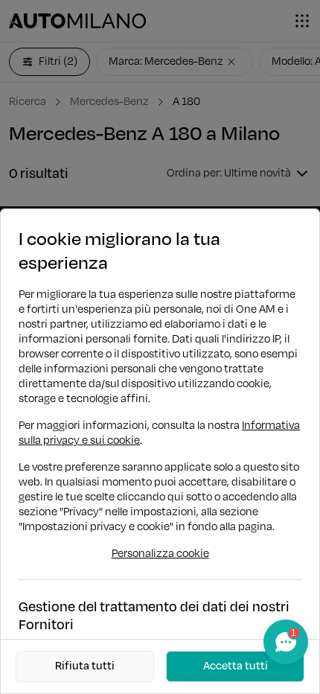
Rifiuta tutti (85, 666)
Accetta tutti (235, 666)
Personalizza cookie (160, 554)
